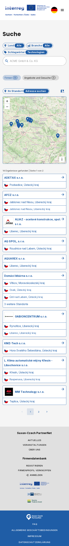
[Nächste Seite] (47, 411)
